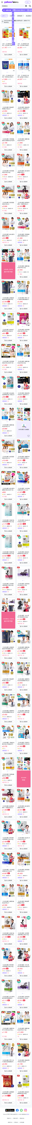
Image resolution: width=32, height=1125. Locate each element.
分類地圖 (22, 1122)
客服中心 (9, 1118)
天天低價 (13, 24)
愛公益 (13, 40)
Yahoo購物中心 (11, 2)
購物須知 (22, 1118)
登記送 (13, 14)
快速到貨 (13, 20)
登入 (27, 2)
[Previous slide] (2, 33)
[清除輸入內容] (26, 6)
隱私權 (16, 1122)
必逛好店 (13, 30)
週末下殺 (13, 34)
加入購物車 (9, 54)
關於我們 (15, 1118)
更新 (28, 1114)
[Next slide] (14, 33)
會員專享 (13, 37)
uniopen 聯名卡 (20, 10)
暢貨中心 (13, 17)
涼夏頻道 (13, 27)
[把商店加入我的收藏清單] (28, 436)
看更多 (13, 44)
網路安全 (10, 1122)
